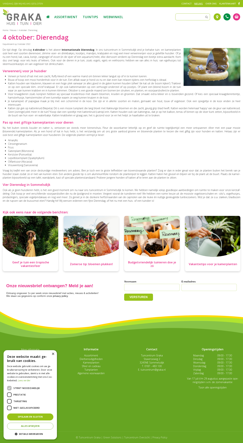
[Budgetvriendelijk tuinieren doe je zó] (152, 243)
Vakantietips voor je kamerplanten (213, 264)
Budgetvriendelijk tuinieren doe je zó (152, 264)
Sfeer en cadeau (91, 366)
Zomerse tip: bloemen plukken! (91, 264)
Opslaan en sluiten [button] (30, 416)
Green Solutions (112, 437)
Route (217, 16)
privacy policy (60, 296)
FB (238, 3)
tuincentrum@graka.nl (153, 369)
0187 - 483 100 (153, 366)
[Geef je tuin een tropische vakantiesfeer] (30, 243)
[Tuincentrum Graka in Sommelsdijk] (22, 17)
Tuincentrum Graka (152, 355)
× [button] (53, 354)
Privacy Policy (159, 437)
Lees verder (24, 380)
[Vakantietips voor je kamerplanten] (213, 243)
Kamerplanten (91, 362)
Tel (227, 16)
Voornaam (130, 281)
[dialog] (30, 394)
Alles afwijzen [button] (30, 426)
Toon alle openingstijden (213, 387)
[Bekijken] (236, 16)
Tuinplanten (91, 369)
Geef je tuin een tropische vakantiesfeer (30, 264)
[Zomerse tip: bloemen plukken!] (91, 243)
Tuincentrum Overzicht (137, 437)
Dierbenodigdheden (91, 359)
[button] (30, 434)
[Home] (48, 16)
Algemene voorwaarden (91, 373)
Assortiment (91, 355)
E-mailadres (188, 281)
